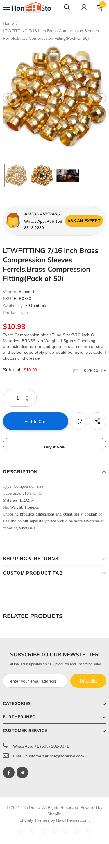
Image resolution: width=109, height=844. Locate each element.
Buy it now (54, 447)
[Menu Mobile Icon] (6, 7)
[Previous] (8, 98)
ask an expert (84, 220)
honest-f (27, 291)
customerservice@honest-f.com (55, 756)
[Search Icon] (67, 7)
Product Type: (16, 312)
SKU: (7, 298)
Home (8, 23)
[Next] (101, 98)
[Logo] (31, 7)
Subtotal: (12, 369)
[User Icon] (84, 7)
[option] (54, 98)
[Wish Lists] (78, 421)
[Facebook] (9, 772)
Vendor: (10, 291)
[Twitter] (22, 772)
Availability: (13, 305)
